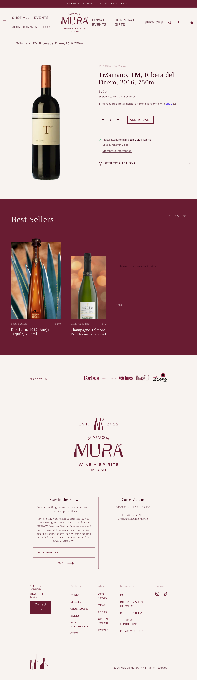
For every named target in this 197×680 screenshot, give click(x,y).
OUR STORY (102, 596)
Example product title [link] (138, 266)
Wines (75, 594)
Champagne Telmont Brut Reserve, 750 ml (88, 332)
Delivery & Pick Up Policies (132, 604)
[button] (169, 22)
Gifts (74, 633)
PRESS (102, 612)
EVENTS (103, 630)
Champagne (79, 608)
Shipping (103, 96)
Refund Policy (131, 613)
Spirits (75, 601)
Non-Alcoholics (79, 624)
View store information (117, 150)
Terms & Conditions (129, 622)
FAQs (123, 595)
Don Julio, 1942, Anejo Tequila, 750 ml (30, 331)
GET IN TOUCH (103, 621)
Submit (59, 563)
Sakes (75, 615)
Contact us (40, 607)
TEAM (102, 605)
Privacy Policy (131, 631)
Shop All (176, 216)
